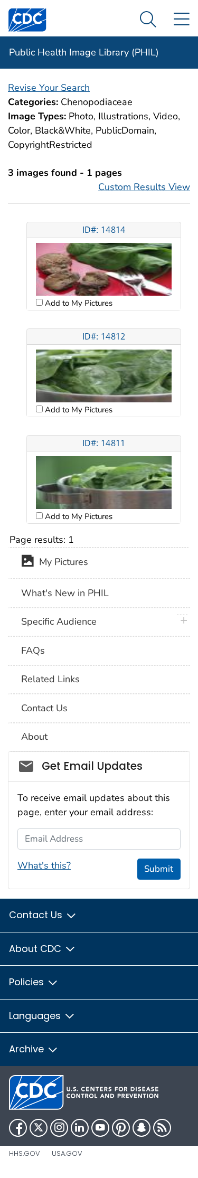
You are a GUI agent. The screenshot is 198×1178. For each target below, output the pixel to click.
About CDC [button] (36, 948)
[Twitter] (39, 1128)
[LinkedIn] (80, 1128)
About (34, 736)
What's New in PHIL (65, 593)
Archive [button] (27, 1049)
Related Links (50, 679)
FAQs (33, 650)
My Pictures (61, 562)
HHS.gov (24, 1153)
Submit (158, 869)
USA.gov (67, 1153)
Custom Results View (144, 187)
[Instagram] (59, 1128)
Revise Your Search (49, 87)
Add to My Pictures (77, 303)
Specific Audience (59, 621)
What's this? (44, 865)
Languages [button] (36, 1015)
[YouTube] (100, 1128)
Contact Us (44, 708)
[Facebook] (18, 1128)
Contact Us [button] (37, 914)
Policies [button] (27, 981)
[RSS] (162, 1128)
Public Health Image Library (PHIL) (84, 52)
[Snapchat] (141, 1128)
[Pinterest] (121, 1128)
